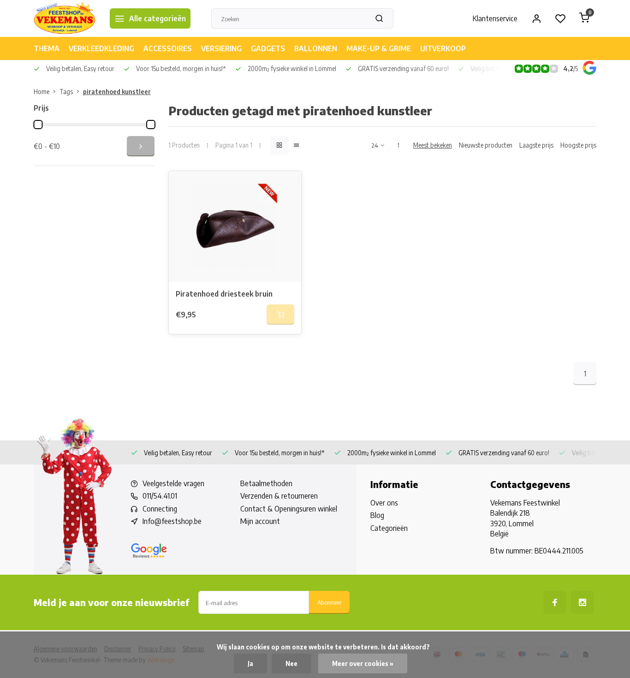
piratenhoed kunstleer (117, 91)
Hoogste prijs (578, 145)
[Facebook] (554, 602)
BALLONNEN (315, 48)
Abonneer (329, 602)
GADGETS (268, 48)
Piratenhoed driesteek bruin (224, 293)
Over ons (384, 502)
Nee (291, 663)
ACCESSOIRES (167, 48)
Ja (250, 663)
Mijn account (260, 521)
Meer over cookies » (362, 663)
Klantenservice (495, 18)
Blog (377, 515)
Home (41, 91)
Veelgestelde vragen (173, 483)
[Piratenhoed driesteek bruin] (235, 226)
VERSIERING (221, 48)
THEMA (46, 48)
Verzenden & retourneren (279, 495)
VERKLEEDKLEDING (101, 48)
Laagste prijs (536, 145)
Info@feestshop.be (172, 521)
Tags (66, 91)
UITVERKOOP (443, 48)
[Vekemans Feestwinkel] (65, 18)
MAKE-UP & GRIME (378, 48)
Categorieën (389, 528)
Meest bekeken (432, 145)
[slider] (37, 124)
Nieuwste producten (485, 145)
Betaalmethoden (266, 483)
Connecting (160, 508)
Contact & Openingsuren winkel (288, 508)
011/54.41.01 (160, 495)
